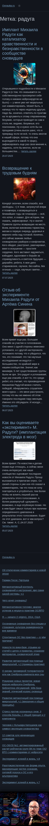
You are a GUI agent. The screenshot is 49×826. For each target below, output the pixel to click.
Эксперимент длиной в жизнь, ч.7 (21, 782)
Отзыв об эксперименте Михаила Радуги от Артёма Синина (20, 297)
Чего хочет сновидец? (14, 600)
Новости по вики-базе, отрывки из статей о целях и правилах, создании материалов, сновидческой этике (23, 651)
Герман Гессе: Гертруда (15, 580)
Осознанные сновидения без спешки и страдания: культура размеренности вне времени (24, 627)
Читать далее (28, 151)
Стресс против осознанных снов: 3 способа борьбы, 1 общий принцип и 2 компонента (23, 715)
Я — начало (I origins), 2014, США (21, 617)
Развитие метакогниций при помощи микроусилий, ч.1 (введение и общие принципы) (23, 702)
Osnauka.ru (8, 5)
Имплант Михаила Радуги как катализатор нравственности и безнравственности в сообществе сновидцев (22, 43)
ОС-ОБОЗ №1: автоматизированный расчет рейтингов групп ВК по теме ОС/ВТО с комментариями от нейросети (24, 749)
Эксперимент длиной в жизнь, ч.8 (21, 758)
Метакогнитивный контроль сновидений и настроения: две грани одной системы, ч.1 (23, 590)
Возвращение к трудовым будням (19, 170)
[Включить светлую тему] (19, 6)
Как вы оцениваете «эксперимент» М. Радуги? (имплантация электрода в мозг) (24, 429)
